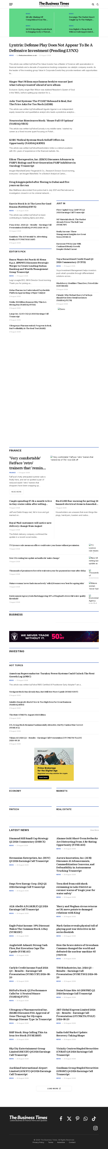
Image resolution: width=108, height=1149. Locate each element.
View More (94, 830)
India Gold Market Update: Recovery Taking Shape (72, 1034)
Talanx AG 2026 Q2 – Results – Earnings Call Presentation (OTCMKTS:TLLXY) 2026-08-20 (45, 739)
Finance (12, 473)
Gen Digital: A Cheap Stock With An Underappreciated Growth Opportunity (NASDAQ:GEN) (81, 30)
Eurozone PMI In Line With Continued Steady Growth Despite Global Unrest (68, 246)
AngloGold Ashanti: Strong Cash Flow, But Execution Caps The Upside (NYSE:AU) (28, 948)
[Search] (93, 4)
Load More (52, 1088)
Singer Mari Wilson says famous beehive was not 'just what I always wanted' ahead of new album (41, 83)
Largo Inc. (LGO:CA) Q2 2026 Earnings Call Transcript (29, 315)
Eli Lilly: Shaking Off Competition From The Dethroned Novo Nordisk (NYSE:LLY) (37, 18)
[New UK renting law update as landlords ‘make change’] (94, 561)
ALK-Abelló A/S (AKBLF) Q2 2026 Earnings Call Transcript (28, 908)
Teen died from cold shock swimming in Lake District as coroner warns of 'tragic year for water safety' (75, 888)
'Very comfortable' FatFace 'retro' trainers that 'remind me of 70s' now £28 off (27, 463)
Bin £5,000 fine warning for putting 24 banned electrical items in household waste (77, 503)
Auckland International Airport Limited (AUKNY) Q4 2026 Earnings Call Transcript (30, 1071)
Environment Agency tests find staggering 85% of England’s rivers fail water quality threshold (47, 597)
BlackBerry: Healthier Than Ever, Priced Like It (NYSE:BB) (77, 284)
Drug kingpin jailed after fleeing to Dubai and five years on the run (39, 184)
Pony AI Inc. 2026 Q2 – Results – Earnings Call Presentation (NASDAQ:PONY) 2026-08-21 (30, 226)
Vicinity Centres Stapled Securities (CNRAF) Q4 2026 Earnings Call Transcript (77, 1052)
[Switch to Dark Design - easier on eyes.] (97, 4)
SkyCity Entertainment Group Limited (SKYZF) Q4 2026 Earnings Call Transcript (29, 1052)
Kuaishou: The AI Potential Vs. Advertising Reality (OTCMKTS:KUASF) (28, 238)
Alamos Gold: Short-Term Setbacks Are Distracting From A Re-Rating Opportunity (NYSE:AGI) (77, 841)
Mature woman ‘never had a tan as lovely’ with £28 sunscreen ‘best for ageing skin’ (46, 583)
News (28, 14)
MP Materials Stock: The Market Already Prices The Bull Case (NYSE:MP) (71, 222)
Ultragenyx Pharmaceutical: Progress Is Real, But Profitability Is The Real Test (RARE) (30, 326)
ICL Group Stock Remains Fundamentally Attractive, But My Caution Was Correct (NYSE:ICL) (46, 726)
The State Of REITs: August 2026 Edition (27, 715)
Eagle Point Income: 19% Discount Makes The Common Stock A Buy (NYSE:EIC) (29, 929)
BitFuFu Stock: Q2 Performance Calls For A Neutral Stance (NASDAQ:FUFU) (28, 993)
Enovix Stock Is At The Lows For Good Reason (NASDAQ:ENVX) (30, 205)
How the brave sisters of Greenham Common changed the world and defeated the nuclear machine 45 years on (77, 950)
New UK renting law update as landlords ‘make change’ (34, 558)
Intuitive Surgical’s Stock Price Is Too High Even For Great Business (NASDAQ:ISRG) (40, 703)
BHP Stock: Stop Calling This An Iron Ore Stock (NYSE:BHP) (28, 1034)
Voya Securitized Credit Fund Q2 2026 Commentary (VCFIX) (74, 261)
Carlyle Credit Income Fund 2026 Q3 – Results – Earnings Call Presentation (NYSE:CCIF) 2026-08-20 (29, 972)
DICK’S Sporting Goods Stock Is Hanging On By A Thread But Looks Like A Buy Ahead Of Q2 (39, 30)
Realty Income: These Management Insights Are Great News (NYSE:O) (71, 234)
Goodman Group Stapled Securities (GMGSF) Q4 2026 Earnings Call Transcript (77, 1071)
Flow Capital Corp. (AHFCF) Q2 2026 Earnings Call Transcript (70, 211)
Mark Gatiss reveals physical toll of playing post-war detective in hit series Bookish (77, 929)
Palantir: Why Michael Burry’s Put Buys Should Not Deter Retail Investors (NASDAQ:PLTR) (74, 298)
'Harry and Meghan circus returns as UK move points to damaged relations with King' (76, 909)
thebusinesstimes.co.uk (28, 55)
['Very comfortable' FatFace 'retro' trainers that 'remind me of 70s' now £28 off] (74, 469)
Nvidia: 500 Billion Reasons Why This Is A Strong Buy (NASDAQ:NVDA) (27, 303)
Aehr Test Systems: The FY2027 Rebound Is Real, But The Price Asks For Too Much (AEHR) (40, 103)
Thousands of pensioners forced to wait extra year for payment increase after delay (47, 570)
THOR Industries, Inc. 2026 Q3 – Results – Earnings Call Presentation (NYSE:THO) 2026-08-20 (77, 972)
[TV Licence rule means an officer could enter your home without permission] (94, 548)
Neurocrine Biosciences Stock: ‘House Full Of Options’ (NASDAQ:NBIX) (41, 122)
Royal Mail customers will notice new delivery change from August (30, 524)
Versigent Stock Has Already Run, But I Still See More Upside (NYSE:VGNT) (43, 691)
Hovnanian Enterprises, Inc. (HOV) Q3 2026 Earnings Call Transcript (29, 859)
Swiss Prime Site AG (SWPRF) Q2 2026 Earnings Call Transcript (75, 992)
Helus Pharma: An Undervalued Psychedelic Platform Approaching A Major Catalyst (29, 291)
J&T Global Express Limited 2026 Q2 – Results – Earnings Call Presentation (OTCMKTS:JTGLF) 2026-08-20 (75, 1014)
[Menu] (11, 4)
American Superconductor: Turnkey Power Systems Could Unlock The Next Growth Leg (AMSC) (52, 675)
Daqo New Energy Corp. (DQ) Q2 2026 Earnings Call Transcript (28, 885)
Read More (16, 492)
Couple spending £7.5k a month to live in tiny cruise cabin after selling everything (30, 503)
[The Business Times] (54, 4)
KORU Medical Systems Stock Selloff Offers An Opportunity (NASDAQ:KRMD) (36, 141)
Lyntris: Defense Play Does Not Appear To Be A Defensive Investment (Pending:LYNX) (51, 47)
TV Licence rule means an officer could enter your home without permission (44, 545)
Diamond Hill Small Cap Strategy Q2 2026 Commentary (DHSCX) (28, 840)
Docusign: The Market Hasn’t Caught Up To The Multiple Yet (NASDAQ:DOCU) (82, 18)
